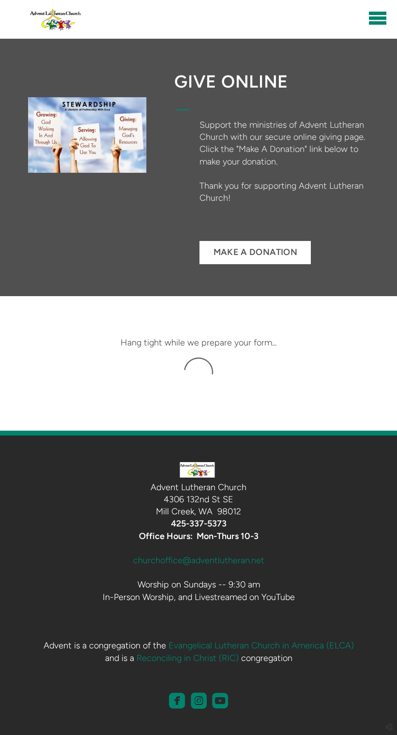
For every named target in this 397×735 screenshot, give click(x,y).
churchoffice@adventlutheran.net (198, 560)
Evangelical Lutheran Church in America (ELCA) (261, 645)
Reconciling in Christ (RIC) (188, 658)
